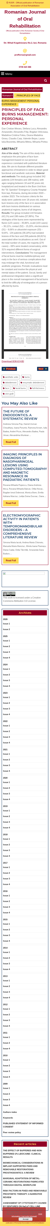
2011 (5, 1033)
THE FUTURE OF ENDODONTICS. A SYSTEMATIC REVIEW (20, 415)
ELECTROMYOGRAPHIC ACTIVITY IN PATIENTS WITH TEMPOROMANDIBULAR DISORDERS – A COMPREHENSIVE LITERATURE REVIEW (22, 526)
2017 (5, 863)
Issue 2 (6, 629)
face (7, 388)
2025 (5, 636)
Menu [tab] (8, 73)
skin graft (9, 394)
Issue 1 (6, 623)
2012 (5, 1004)
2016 (5, 891)
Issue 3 (6, 652)
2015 (5, 919)
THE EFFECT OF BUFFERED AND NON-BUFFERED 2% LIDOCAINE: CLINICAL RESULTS (22, 1153)
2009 (5, 1084)
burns (27, 377)
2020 (5, 778)
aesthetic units (11, 377)
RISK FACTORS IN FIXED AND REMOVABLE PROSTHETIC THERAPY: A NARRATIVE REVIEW (25, 1194)
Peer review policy (12, 1132)
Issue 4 (6, 657)
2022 (5, 721)
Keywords (8, 1118)
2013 (5, 976)
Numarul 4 (7, 95)
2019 (5, 806)
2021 (5, 749)
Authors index (10, 1112)
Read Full (12, 443)
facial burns (20, 388)
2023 (5, 693)
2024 (5, 664)
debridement (10, 382)
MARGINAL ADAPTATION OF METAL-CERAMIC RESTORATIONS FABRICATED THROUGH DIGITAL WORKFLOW (23, 1181)
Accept (25, 1219)
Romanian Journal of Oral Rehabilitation (25, 19)
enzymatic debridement (33, 382)
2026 (5, 619)
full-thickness (38, 388)
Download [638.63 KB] (13, 361)
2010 (5, 1055)
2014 (5, 948)
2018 (5, 834)
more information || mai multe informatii (27, 1215)
